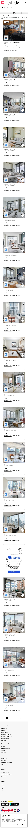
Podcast (2, 792)
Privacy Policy (3, 760)
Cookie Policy (3, 764)
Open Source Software (5, 793)
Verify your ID (3, 740)
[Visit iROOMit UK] (8, 811)
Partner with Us (4, 797)
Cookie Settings (3, 766)
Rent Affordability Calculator (6, 734)
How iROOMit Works (5, 772)
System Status (3, 776)
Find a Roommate (4, 728)
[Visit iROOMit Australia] (18, 811)
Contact (2, 778)
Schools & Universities (5, 738)
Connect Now (8, 53)
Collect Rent (3, 750)
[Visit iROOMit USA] (2, 811)
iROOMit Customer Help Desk (6, 774)
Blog (2, 788)
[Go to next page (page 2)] (21, 718)
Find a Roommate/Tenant (5, 748)
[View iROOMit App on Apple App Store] (5, 805)
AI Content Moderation (5, 795)
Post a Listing (3, 746)
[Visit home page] (2, 2)
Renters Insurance (4, 732)
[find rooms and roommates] (14, 2)
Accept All (22, 824)
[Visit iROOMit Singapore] (11, 811)
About (2, 784)
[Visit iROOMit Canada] (5, 811)
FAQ (1, 790)
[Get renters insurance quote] (14, 561)
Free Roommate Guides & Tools (6, 736)
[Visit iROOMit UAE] (15, 811)
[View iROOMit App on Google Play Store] (14, 805)
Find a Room (3, 730)
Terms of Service (4, 758)
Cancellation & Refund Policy (6, 762)
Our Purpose (3, 786)
